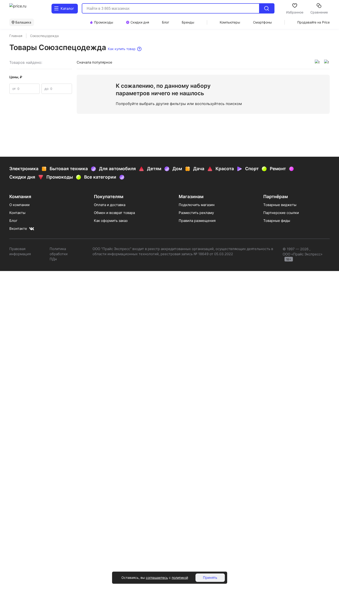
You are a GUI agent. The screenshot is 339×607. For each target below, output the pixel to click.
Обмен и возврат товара (114, 212)
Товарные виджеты (279, 205)
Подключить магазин (197, 205)
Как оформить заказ (110, 220)
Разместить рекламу (196, 212)
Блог (13, 220)
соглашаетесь (157, 578)
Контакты (17, 212)
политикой (180, 578)
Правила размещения (197, 220)
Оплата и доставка (109, 205)
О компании (19, 205)
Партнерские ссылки (281, 212)
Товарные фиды (276, 220)
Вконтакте (18, 228)
